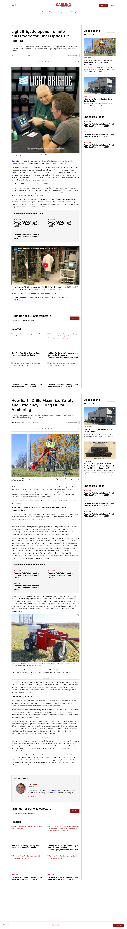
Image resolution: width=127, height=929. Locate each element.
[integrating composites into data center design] (100, 85)
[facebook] (39, 62)
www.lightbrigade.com (48, 293)
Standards (87, 461)
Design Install (64, 17)
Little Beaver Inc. (54, 790)
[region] (63, 925)
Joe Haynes (15, 422)
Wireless (83, 17)
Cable (54, 17)
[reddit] (48, 62)
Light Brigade (16, 161)
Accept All (118, 925)
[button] (12, 5)
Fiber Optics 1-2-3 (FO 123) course (53, 163)
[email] (52, 62)
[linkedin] (42, 62)
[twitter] (45, 62)
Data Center (45, 17)
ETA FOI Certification (37, 195)
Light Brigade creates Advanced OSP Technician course (40, 184)
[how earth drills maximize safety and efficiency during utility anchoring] (100, 47)
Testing (74, 17)
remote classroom (18, 163)
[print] (78, 62)
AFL (50, 161)
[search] (16, 5)
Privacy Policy (56, 925)
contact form (60, 289)
